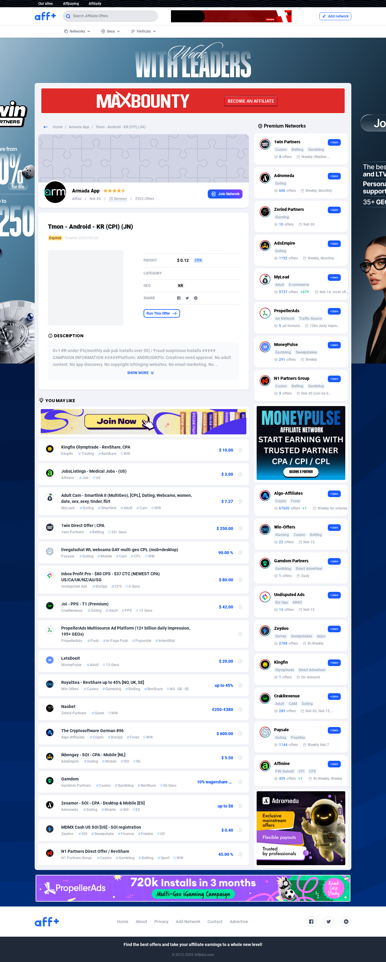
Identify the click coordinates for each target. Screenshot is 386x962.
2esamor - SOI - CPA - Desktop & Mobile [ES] (103, 803)
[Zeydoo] (143, 421)
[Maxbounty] (193, 100)
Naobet (68, 706)
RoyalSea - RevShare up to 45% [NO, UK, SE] (102, 682)
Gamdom (70, 778)
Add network (338, 16)
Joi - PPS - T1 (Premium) (85, 604)
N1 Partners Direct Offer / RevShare (95, 851)
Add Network (188, 921)
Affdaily (95, 4)
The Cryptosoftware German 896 (92, 730)
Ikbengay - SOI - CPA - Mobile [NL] (93, 754)
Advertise (239, 921)
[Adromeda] (301, 828)
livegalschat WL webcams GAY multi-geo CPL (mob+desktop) (119, 549)
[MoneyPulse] (301, 443)
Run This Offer (158, 313)
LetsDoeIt (70, 658)
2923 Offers (144, 199)
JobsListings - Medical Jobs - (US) (94, 471)
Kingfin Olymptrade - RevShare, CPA (95, 447)
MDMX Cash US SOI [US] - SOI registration (101, 827)
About (141, 921)
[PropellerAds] (193, 888)
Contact (215, 921)
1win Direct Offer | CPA (82, 525)
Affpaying (71, 4)
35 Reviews (118, 199)
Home (57, 127)
